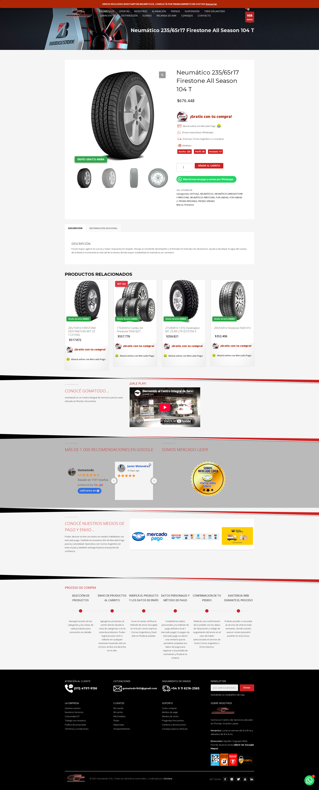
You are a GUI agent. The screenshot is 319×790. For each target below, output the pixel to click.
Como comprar (169, 708)
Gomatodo (86, 470)
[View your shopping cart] (248, 10)
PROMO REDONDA (188, 201)
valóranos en (88, 490)
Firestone (189, 204)
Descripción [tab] (75, 228)
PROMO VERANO (206, 201)
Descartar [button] (211, 3)
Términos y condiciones (76, 728)
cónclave (167, 778)
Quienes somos (72, 708)
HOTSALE (194, 193)
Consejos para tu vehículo (175, 728)
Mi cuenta (118, 708)
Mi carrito (118, 712)
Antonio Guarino (138, 466)
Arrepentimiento (121, 728)
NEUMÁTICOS (206, 193)
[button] (162, 75)
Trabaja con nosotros (75, 720)
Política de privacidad (75, 724)
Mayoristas (118, 724)
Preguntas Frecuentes (173, 720)
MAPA (250, 17)
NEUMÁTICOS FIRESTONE (202, 197)
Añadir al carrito (209, 165)
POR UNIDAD (222, 197)
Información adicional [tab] (103, 228)
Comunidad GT (72, 716)
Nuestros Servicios (74, 712)
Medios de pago (170, 712)
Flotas (116, 720)
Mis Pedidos (119, 716)
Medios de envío (170, 716)
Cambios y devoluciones (174, 724)
